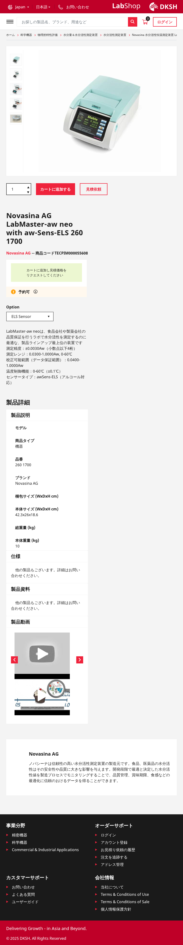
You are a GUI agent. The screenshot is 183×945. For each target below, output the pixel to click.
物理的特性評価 (48, 35)
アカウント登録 (114, 842)
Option (13, 307)
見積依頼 (93, 189)
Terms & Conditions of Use (125, 894)
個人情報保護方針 (116, 909)
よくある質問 (23, 894)
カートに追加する (55, 189)
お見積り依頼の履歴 (118, 849)
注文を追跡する (114, 857)
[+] (28, 187)
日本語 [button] (41, 7)
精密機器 (19, 835)
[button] (18, 7)
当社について (112, 887)
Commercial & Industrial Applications (45, 849)
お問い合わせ (23, 887)
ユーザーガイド (25, 901)
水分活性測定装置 (114, 35)
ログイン (165, 21)
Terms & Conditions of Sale (125, 901)
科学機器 (26, 35)
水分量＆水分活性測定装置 (80, 35)
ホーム (10, 35)
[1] (28, 192)
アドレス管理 (112, 864)
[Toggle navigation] (11, 21)
